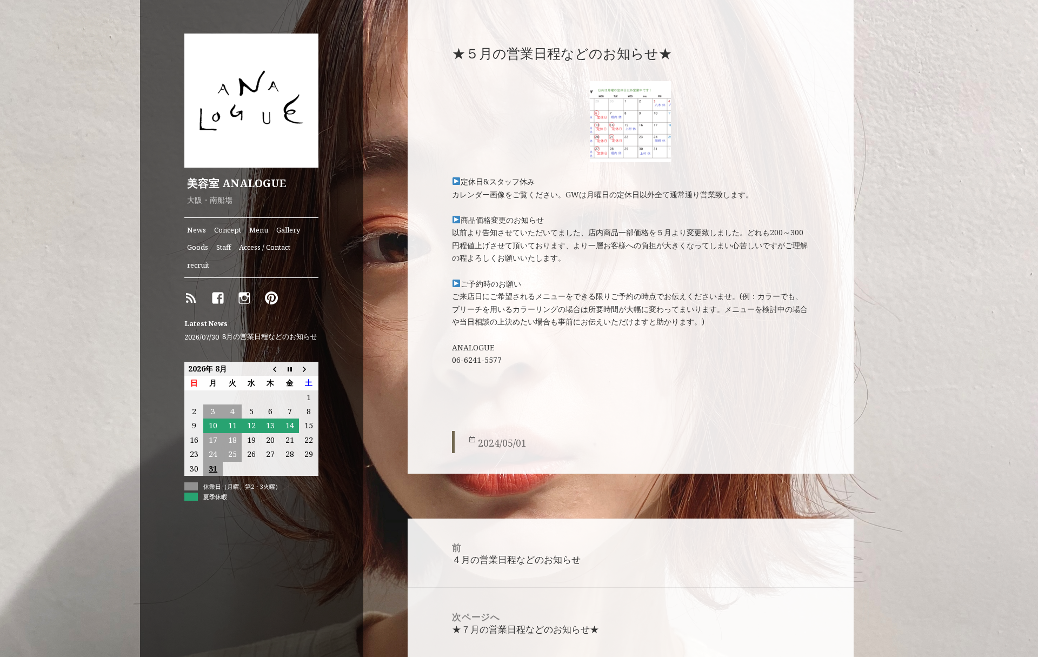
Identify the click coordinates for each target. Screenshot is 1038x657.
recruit (198, 265)
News (196, 230)
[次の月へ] (308, 369)
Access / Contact (264, 247)
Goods (197, 247)
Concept (227, 230)
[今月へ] (289, 369)
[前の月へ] (270, 369)
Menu (258, 230)
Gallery (288, 230)
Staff (223, 247)
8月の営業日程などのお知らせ (269, 336)
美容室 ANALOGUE (236, 183)
